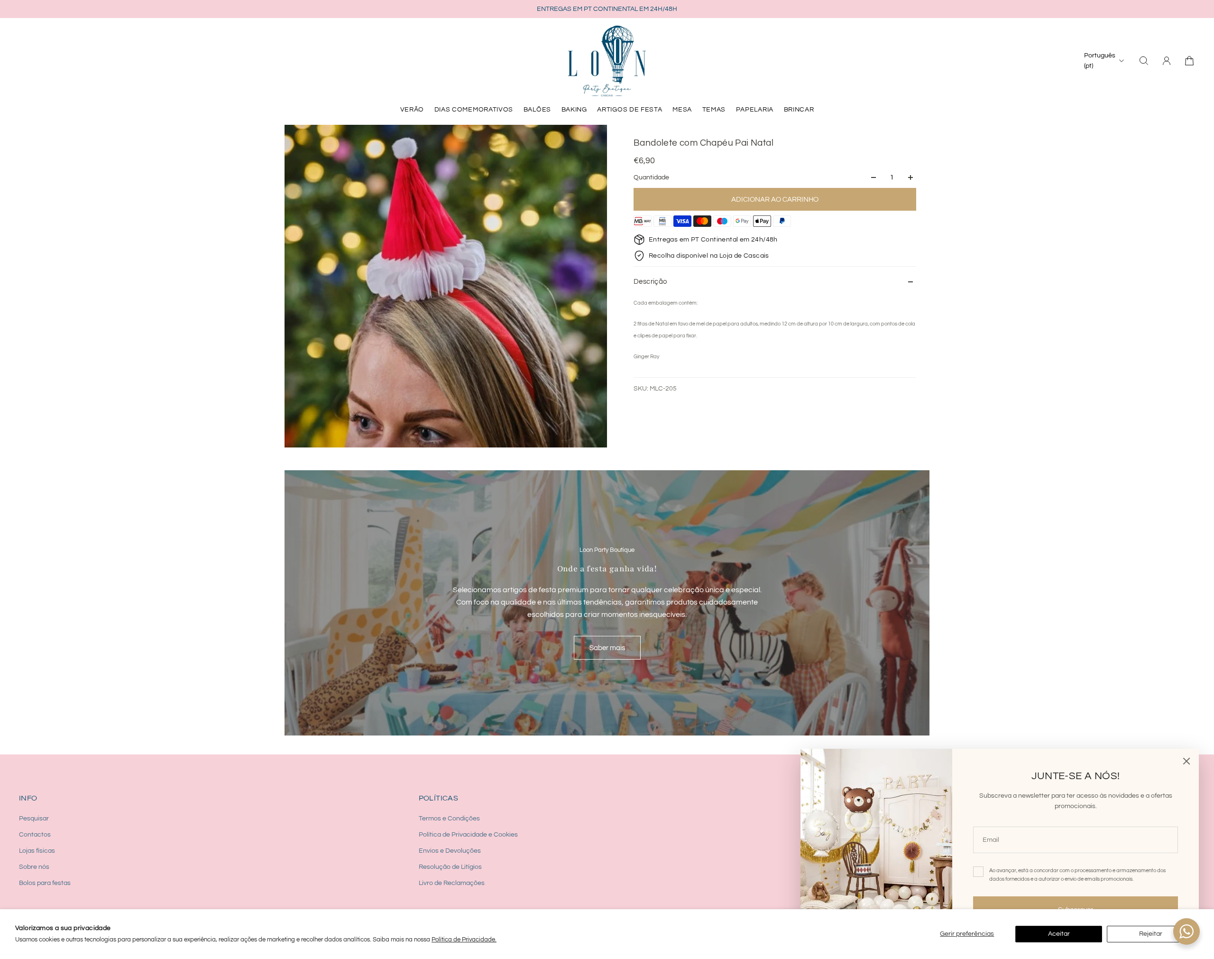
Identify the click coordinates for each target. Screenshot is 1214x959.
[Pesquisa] (1143, 60)
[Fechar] (1186, 761)
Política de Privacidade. (464, 939)
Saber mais (607, 648)
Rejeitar (1150, 934)
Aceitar (1059, 934)
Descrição (650, 281)
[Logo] (607, 61)
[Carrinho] (1189, 60)
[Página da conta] (1166, 60)
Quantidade (651, 177)
